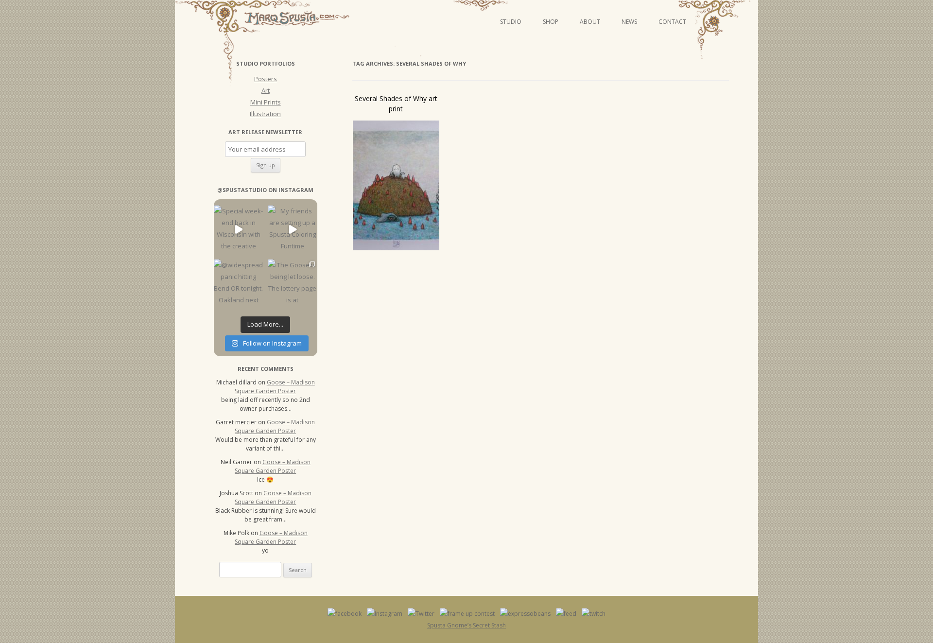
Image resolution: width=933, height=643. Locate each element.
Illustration (265, 113)
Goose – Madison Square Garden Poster (275, 386)
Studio (510, 21)
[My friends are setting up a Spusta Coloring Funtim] (292, 229)
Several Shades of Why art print (396, 103)
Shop (550, 21)
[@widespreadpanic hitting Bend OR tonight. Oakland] (238, 283)
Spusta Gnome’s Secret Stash (466, 625)
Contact (672, 21)
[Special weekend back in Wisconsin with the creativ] (238, 229)
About (590, 21)
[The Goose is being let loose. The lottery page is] (292, 283)
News (629, 21)
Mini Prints (265, 102)
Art (265, 90)
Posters (265, 78)
